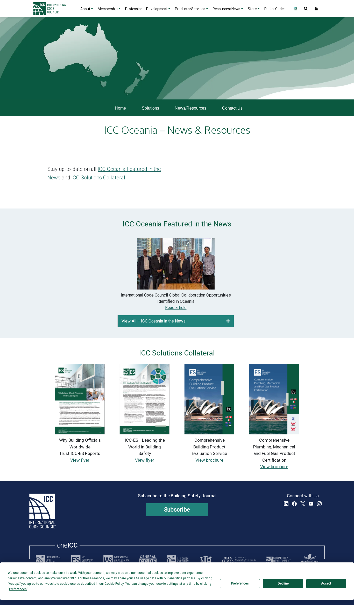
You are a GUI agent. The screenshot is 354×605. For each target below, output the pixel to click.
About (85, 9)
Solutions (150, 108)
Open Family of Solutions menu (295, 8)
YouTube (311, 504)
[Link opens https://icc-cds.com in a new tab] (278, 559)
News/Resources (190, 108)
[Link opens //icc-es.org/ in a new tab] (82, 559)
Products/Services (190, 9)
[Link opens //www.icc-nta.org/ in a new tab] (206, 559)
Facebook (294, 504)
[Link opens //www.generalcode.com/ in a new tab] (148, 559)
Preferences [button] (18, 589)
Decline (283, 583)
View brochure (209, 460)
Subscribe (177, 509)
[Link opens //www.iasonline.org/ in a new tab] (116, 559)
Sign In (316, 8)
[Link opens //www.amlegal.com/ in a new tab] (309, 559)
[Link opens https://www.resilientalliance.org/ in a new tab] (239, 559)
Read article (176, 307)
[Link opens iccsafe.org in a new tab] (48, 559)
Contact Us (232, 108)
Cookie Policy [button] (114, 584)
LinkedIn (286, 504)
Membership (108, 9)
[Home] (53, 8)
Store (252, 9)
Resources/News (226, 9)
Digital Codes (275, 9)
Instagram (319, 504)
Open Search (306, 8)
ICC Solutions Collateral (98, 177)
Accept (326, 583)
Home (120, 108)
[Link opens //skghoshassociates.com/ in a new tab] (178, 559)
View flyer (79, 460)
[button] (228, 321)
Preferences (240, 583)
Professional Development (146, 9)
